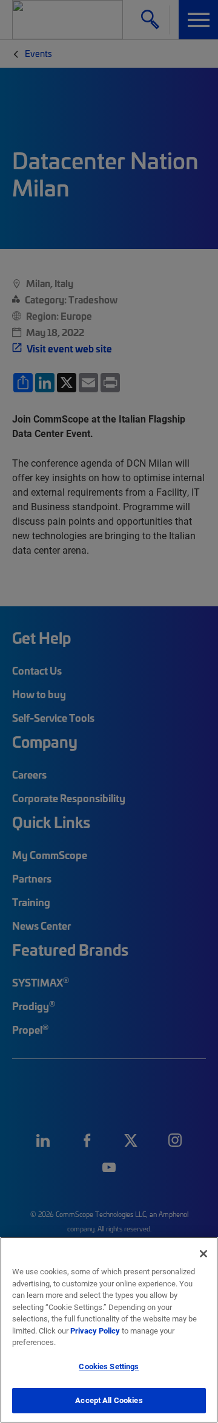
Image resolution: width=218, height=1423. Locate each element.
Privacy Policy (95, 1330)
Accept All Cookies (108, 1400)
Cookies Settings (109, 1366)
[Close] (203, 1253)
